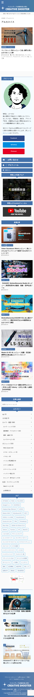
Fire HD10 (20, 501)
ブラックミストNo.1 (8, 558)
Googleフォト (7, 505)
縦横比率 (5, 570)
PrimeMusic (23, 521)
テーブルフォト (7, 56)
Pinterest (14, 151)
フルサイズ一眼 (20, 554)
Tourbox (12, 529)
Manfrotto (21, 55)
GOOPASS (17, 505)
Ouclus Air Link (7, 521)
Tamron (5, 529)
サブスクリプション (24, 542)
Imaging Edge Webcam (9, 509)
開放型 (12, 570)
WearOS (25, 529)
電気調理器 (21, 570)
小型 (28, 56)
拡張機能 (10, 566)
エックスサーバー (8, 538)
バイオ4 (20, 550)
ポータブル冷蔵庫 (22, 558)
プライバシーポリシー (10, 677)
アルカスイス (16, 56)
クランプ (23, 56)
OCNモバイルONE (8, 517)
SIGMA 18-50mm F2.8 (18, 525)
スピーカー (6, 546)
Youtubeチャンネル (19, 679)
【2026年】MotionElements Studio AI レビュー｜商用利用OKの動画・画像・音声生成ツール (16, 285)
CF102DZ (5, 501)
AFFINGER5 (23, 694)
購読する (8, 170)
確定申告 (18, 566)
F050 (12, 501)
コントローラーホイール (9, 542)
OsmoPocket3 (20, 517)
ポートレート (6, 562)
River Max (5, 525)
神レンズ (26, 566)
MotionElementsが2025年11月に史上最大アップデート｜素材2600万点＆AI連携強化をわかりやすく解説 (17, 320)
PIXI (13, 55)
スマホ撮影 (15, 546)
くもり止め (6, 533)
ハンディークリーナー (9, 550)
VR (19, 529)
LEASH (21, 509)
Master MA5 (6, 513)
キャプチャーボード (21, 538)
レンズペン (24, 562)
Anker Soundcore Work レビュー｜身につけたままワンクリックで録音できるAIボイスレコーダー (16, 251)
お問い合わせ (21, 677)
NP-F (25, 513)
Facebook (13, 138)
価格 (4, 566)
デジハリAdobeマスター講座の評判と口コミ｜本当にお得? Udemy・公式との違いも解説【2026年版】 (16, 387)
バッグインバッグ (8, 554)
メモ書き (15, 562)
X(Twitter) (14, 144)
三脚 (16, 55)
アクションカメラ (17, 533)
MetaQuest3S (17, 513)
